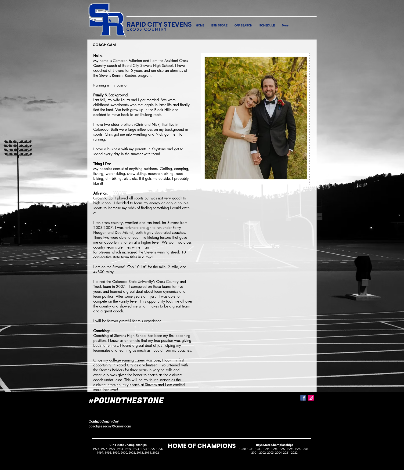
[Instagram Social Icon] (311, 398)
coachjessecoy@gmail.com (110, 426)
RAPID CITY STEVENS (159, 24)
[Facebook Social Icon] (303, 398)
